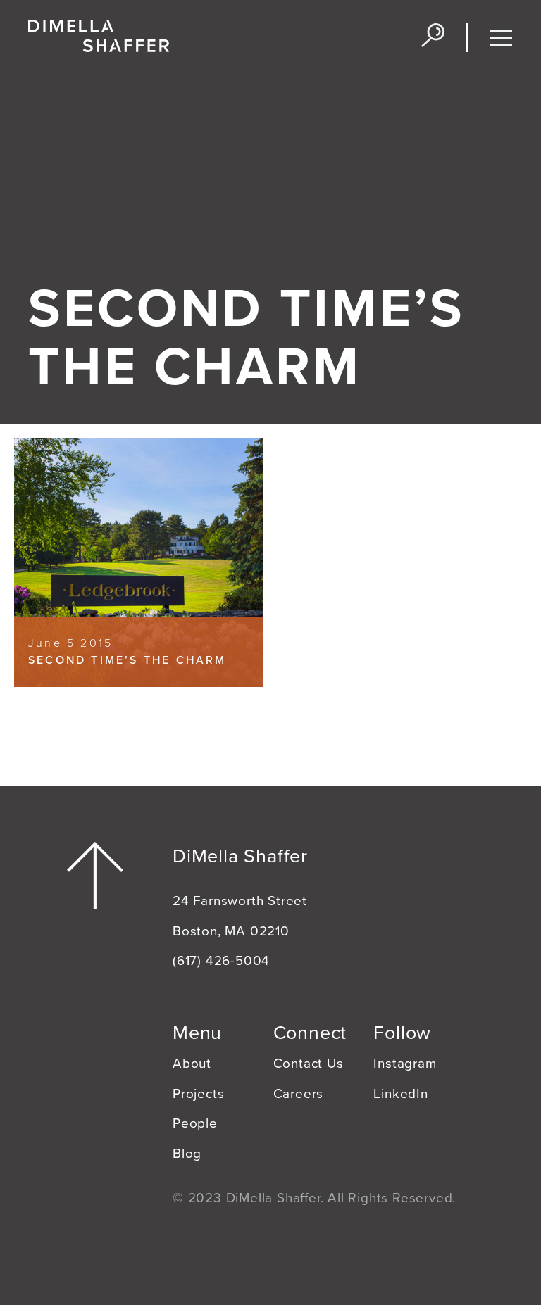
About (192, 1063)
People (195, 1123)
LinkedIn (400, 1094)
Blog (187, 1153)
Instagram (404, 1063)
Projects (198, 1094)
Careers (298, 1094)
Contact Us (308, 1063)
